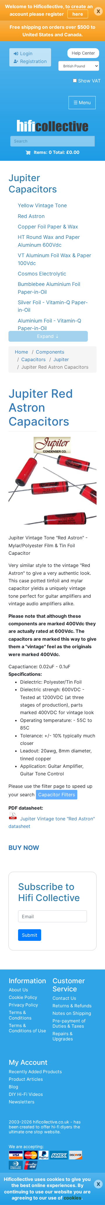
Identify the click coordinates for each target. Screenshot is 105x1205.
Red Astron (31, 216)
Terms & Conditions (20, 1015)
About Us (18, 990)
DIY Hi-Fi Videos (26, 1094)
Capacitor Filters (56, 794)
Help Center (83, 53)
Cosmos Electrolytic (42, 274)
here (77, 14)
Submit (29, 935)
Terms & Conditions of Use (27, 1028)
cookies (72, 1198)
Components (50, 352)
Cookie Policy (23, 997)
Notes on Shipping (71, 1013)
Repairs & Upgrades (62, 1036)
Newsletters (21, 1102)
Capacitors (33, 359)
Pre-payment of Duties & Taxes (68, 1023)
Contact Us (64, 998)
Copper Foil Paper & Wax (48, 227)
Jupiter (61, 359)
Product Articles (26, 1079)
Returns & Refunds (72, 1005)
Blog (13, 1086)
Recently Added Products (35, 1071)
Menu (82, 102)
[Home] (52, 127)
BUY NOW (23, 847)
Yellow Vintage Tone (42, 205)
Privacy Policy (23, 1005)
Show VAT (89, 81)
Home (21, 352)
